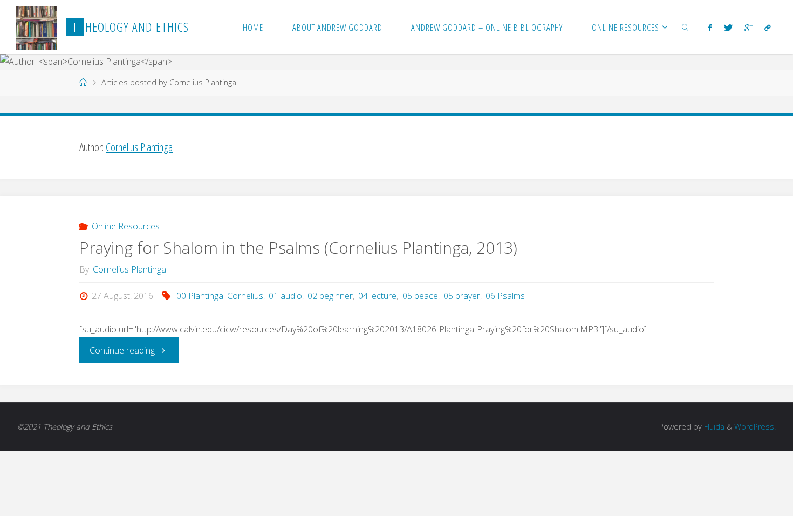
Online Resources (125, 226)
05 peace (419, 296)
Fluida (713, 427)
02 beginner (330, 296)
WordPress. (755, 427)
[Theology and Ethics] (36, 27)
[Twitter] (727, 27)
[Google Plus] (748, 27)
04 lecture (377, 296)
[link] (686, 27)
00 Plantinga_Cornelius (219, 296)
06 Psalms (505, 296)
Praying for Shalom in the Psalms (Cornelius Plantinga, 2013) (298, 247)
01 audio (285, 296)
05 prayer (461, 296)
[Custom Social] (767, 27)
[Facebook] (709, 27)
